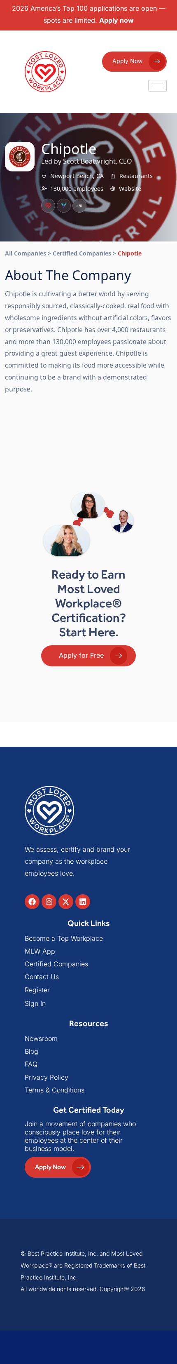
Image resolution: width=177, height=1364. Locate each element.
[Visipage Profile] (64, 206)
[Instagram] (49, 901)
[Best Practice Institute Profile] (79, 206)
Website (130, 188)
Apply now (116, 20)
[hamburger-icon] (157, 86)
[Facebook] (32, 901)
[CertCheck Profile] (48, 206)
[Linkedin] (82, 901)
